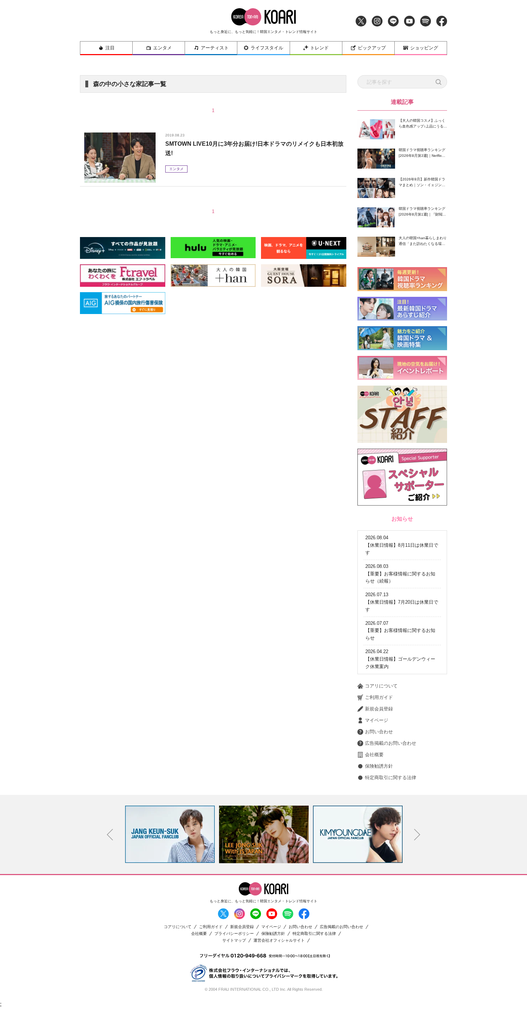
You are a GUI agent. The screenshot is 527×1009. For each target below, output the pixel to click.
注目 (110, 47)
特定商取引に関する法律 (390, 777)
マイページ (376, 720)
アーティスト (215, 47)
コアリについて (381, 686)
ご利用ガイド (379, 697)
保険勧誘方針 (379, 766)
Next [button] (417, 834)
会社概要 (374, 754)
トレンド (319, 47)
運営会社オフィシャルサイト (279, 940)
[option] (170, 834)
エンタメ (162, 47)
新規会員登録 (379, 708)
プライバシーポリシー (234, 934)
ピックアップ (372, 47)
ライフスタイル (267, 47)
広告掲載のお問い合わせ (390, 743)
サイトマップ (234, 940)
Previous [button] (110, 834)
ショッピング (424, 47)
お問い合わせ (379, 731)
